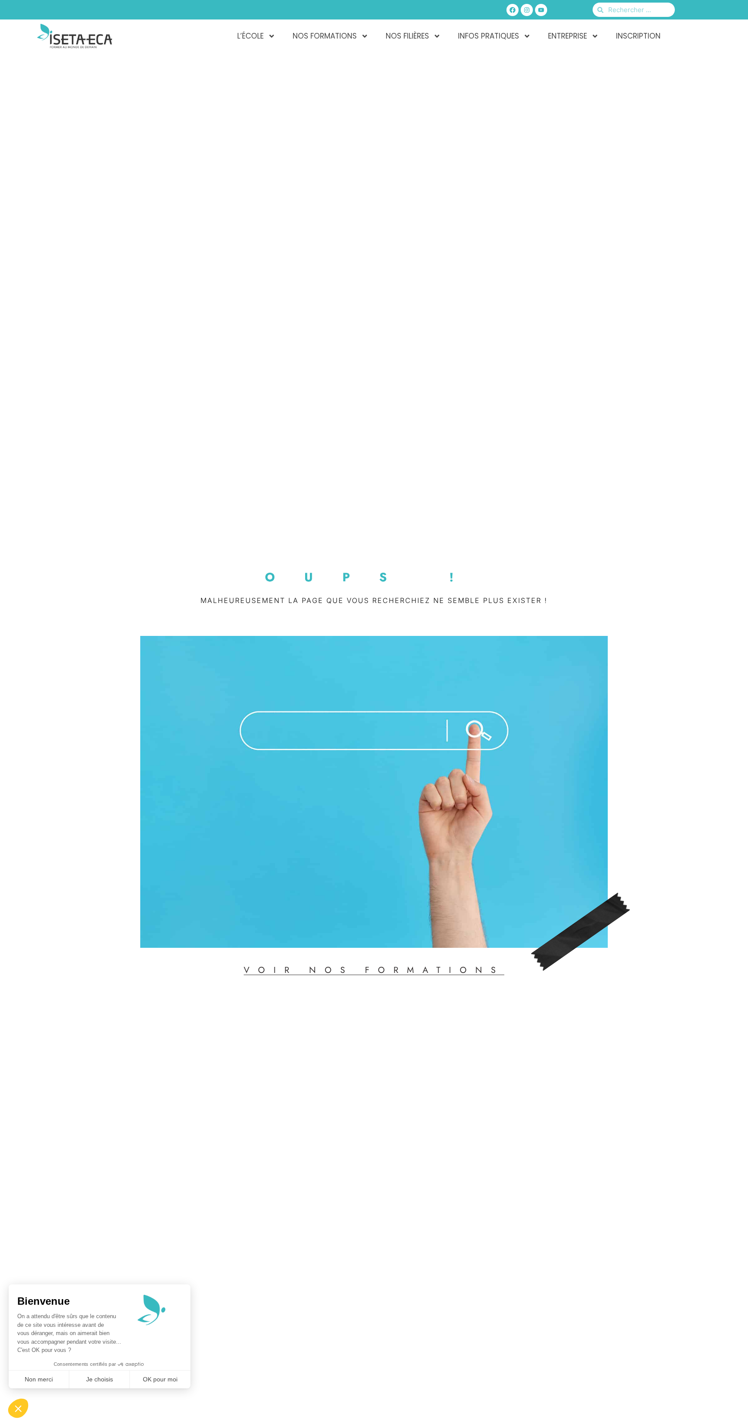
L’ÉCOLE (250, 36)
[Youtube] (541, 10)
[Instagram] (527, 10)
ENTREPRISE (567, 36)
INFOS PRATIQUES (488, 36)
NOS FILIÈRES (407, 36)
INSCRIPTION (638, 36)
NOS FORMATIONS (325, 36)
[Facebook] (512, 10)
